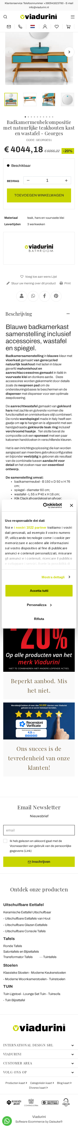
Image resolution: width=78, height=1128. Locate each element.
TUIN (8, 986)
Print (67, 283)
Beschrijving (18, 314)
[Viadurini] (38, 16)
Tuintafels (50, 957)
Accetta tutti (39, 590)
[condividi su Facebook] (44, 296)
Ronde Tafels (12, 946)
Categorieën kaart (41, 1083)
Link (28, 851)
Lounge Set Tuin (34, 994)
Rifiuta (39, 619)
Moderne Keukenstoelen (48, 972)
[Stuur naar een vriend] (21, 296)
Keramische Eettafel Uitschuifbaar (27, 912)
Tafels (9, 939)
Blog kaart (63, 1083)
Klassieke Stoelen (16, 972)
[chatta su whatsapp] (7, 1121)
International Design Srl (28, 1045)
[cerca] (5, 16)
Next (69, 52)
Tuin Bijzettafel (15, 1000)
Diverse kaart (37, 1087)
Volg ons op (15, 1072)
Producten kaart (15, 1083)
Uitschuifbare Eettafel (23, 905)
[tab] (39, 313)
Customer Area (17, 1063)
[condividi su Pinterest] (56, 296)
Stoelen (10, 965)
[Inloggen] (45, 26)
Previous (8, 52)
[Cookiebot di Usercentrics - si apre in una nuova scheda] (45, 505)
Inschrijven (40, 861)
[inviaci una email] (8, 26)
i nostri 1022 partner (30, 527)
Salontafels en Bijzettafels (21, 951)
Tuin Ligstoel (12, 994)
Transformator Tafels (18, 957)
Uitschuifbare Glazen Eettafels (26, 925)
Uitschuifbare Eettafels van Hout (27, 918)
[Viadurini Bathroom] (39, 248)
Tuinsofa (54, 994)
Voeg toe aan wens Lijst (40, 276)
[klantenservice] (20, 26)
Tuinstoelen (57, 979)
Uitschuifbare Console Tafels (25, 931)
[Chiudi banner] (71, 505)
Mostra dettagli (53, 577)
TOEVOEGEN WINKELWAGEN (39, 195)
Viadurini (12, 1054)
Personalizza (36, 604)
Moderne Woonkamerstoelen (26, 979)
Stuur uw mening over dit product (33, 283)
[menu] (73, 16)
